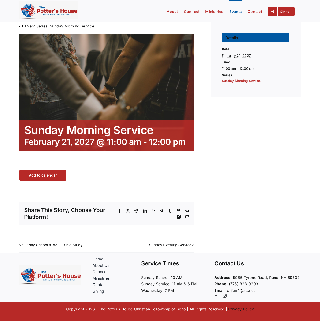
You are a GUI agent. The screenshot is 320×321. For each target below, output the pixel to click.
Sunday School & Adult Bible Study (52, 245)
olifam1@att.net (241, 290)
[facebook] (216, 296)
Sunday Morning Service (241, 81)
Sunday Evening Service (170, 245)
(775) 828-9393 (243, 284)
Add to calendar (43, 175)
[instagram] (225, 296)
